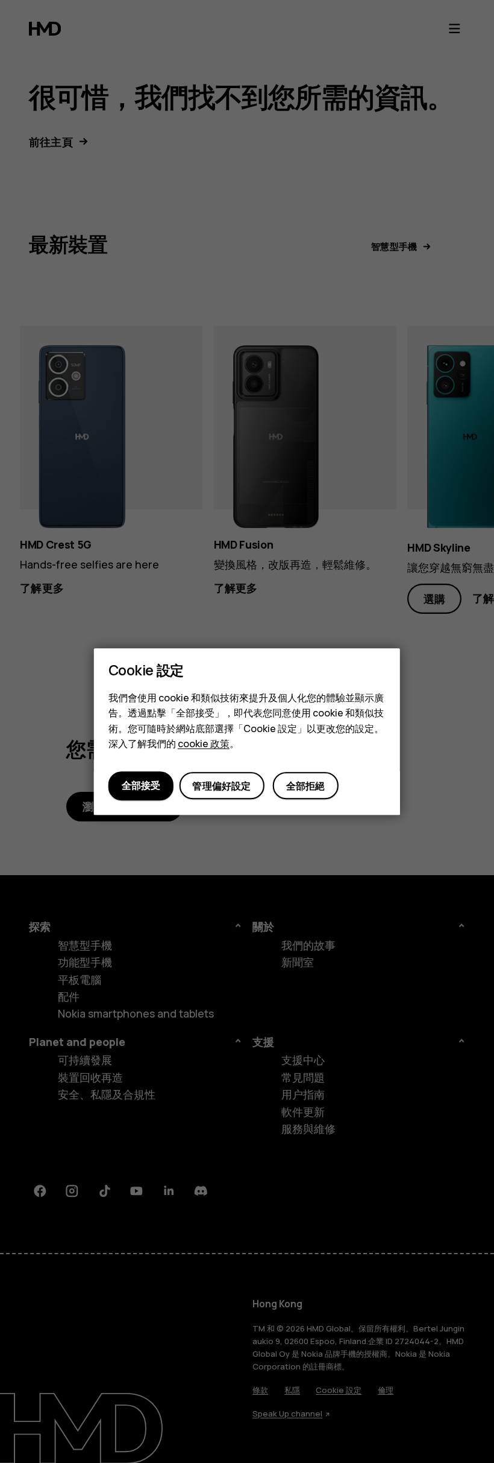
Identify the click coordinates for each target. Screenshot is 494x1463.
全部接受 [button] (141, 785)
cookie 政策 (204, 743)
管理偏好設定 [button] (221, 785)
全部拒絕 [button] (305, 785)
